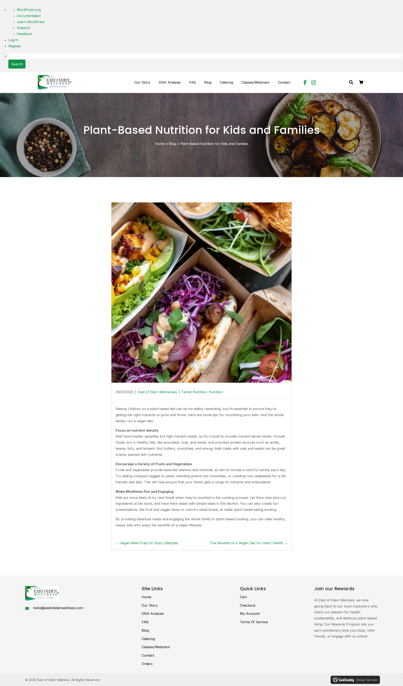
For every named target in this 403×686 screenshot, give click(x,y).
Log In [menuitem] (13, 40)
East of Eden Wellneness (157, 392)
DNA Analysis (153, 613)
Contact (148, 655)
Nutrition (216, 392)
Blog (172, 144)
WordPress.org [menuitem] (29, 10)
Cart (243, 597)
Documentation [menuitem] (29, 16)
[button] (305, 82)
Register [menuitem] (14, 46)
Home (160, 144)
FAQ (145, 622)
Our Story (150, 605)
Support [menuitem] (23, 28)
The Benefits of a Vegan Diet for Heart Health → (248, 543)
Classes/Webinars (156, 647)
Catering (148, 639)
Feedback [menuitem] (24, 34)
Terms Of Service (254, 622)
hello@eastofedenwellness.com (58, 608)
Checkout (247, 605)
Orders (147, 664)
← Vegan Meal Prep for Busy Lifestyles (147, 543)
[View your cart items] (361, 82)
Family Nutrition (194, 392)
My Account (250, 613)
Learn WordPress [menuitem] (31, 22)
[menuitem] (205, 61)
